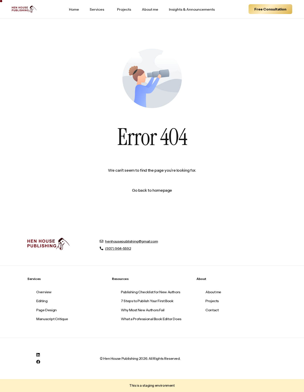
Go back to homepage (152, 190)
